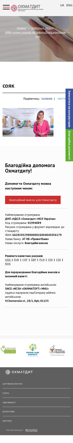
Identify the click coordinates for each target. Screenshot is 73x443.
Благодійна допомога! (69, 145)
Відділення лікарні (42, 28)
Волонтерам (9, 411)
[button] (69, 109)
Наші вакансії (9, 402)
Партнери (7, 421)
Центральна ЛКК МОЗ (12, 384)
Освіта (6, 393)
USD (8, 260)
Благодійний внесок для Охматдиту (33, 200)
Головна (21, 28)
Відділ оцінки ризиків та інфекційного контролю (35, 32)
